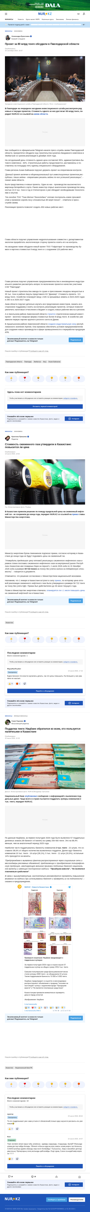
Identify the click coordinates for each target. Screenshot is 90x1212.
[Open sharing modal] (56, 1176)
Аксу (44, 362)
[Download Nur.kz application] (45, 5)
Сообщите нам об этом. (39, 351)
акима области (41, 114)
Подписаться (75, 340)
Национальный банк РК (23, 1068)
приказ (75, 514)
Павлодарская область (14, 362)
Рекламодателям (76, 1200)
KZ (78, 14)
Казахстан (9, 622)
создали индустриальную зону (62, 324)
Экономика (60, 19)
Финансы (9, 19)
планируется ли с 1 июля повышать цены (66, 590)
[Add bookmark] (79, 1177)
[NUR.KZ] (45, 13)
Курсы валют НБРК (33, 19)
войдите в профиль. (70, 398)
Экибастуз (37, 362)
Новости (21, 19)
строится (51, 314)
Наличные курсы (48, 19)
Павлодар (28, 362)
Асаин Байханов (54, 362)
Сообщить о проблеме (56, 1200)
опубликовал (31, 796)
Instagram (75, 419)
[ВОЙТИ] (84, 14)
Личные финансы (72, 19)
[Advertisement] (45, 132)
